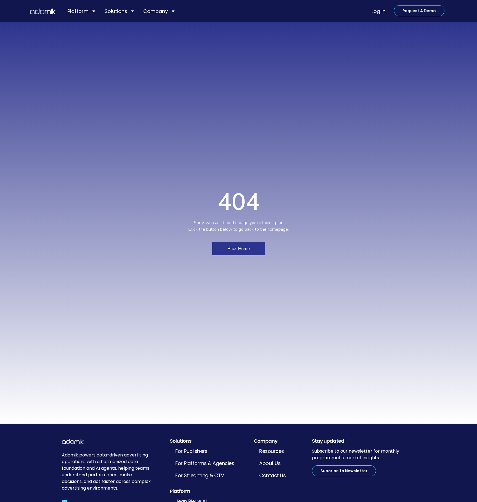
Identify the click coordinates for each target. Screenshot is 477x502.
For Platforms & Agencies (204, 463)
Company (155, 11)
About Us (269, 463)
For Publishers (191, 451)
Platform (78, 11)
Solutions (116, 11)
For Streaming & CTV (199, 475)
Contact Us (272, 475)
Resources (271, 451)
